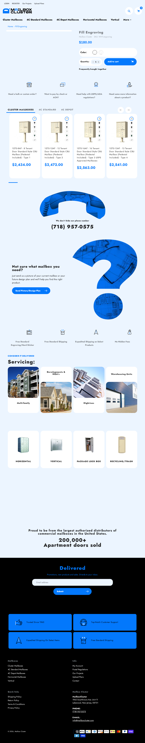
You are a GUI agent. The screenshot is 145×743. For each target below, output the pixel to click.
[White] (94, 52)
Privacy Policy (14, 707)
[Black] (101, 52)
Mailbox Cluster (85, 36)
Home (10, 26)
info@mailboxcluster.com (83, 720)
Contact (75, 680)
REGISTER (16, 3)
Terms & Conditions (16, 704)
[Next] (128, 110)
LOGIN (6, 3)
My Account (77, 665)
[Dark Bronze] (34, 127)
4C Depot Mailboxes (16, 673)
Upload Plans (39, 3)
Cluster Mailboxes (15, 665)
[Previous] (121, 110)
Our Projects (26, 3)
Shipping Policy (14, 696)
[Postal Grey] (34, 131)
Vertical (11, 680)
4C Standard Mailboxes (18, 669)
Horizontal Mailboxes (17, 677)
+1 (34, 140)
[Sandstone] (34, 118)
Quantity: (84, 61)
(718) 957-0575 (72, 226)
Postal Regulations (80, 669)
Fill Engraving (21, 26)
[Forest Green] (34, 135)
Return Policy (13, 700)
